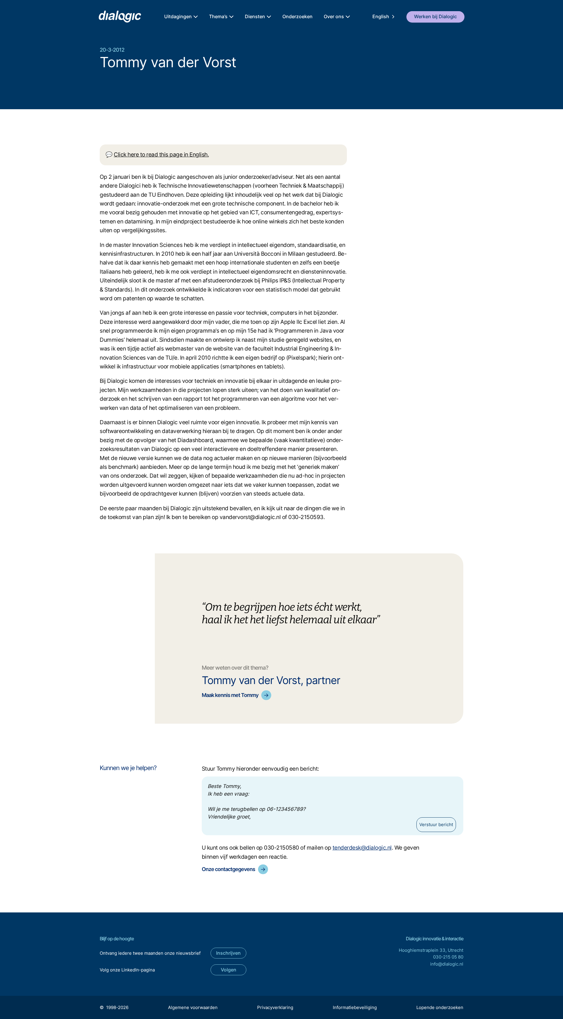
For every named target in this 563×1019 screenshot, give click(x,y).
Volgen (228, 970)
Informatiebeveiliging (355, 1007)
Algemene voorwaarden (193, 1007)
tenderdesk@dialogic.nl (362, 847)
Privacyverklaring (275, 1007)
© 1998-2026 (114, 1007)
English (380, 16)
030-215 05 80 (448, 957)
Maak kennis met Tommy (230, 695)
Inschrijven (228, 953)
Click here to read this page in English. (161, 154)
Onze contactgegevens (228, 869)
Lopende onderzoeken (439, 1007)
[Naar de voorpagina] (119, 17)
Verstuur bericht (436, 824)
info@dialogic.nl (446, 964)
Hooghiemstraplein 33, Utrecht (431, 950)
